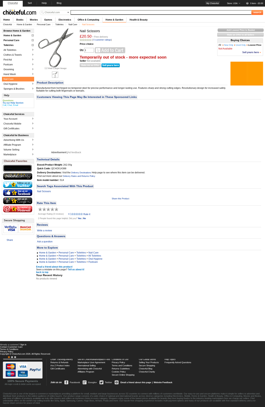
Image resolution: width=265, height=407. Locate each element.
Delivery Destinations (81, 172)
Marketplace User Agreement (91, 362)
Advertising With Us (13, 140)
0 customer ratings (102, 40)
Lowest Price (254, 45)
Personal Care (43, 24)
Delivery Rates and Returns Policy (79, 176)
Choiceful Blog (145, 368)
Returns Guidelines (121, 368)
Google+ (92, 382)
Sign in (23, 344)
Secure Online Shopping (123, 375)
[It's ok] (77, 214)
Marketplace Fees (101, 359)
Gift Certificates (11, 128)
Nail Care (72, 24)
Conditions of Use (120, 359)
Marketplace (9, 154)
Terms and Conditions (122, 365)
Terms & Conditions (9, 349)
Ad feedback (74, 152)
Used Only (241, 45)
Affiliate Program (12, 144)
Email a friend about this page (135, 382)
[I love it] (82, 214)
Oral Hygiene (95, 259)
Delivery (69, 359)
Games (48, 19)
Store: (232, 3)
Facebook (75, 382)
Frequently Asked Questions (178, 362)
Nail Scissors (44, 191)
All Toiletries (94, 255)
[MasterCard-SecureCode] (12, 357)
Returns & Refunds (59, 362)
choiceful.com (19, 12)
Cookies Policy (119, 372)
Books (19, 19)
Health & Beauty (139, 19)
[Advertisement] (66, 125)
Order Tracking (57, 359)
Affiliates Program (86, 372)
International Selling (87, 365)
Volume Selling (11, 149)
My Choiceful (212, 3)
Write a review (44, 230)
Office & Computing (88, 19)
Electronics (65, 19)
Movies (34, 19)
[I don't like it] (75, 214)
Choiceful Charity (147, 372)
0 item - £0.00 (256, 3)
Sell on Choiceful (85, 359)
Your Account (10, 119)
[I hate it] (72, 214)
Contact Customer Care (11, 347)
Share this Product (120, 198)
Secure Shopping (147, 365)
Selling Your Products (149, 362)
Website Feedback (163, 382)
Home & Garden (114, 19)
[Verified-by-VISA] (9, 357)
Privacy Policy (118, 362)
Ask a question (45, 241)
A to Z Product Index (60, 365)
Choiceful (7, 24)
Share (10, 240)
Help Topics (170, 359)
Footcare (93, 262)
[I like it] (79, 214)
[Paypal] (15, 357)
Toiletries (59, 24)
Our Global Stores (147, 359)
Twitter (108, 382)
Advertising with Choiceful (90, 368)
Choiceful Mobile (12, 123)
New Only (228, 45)
